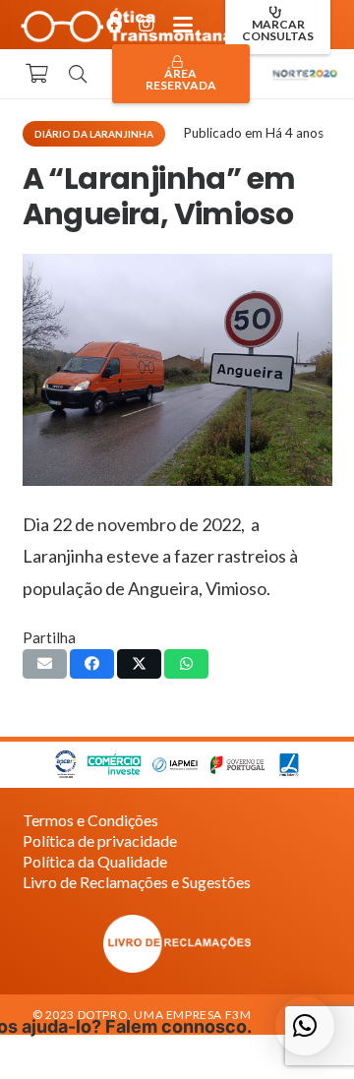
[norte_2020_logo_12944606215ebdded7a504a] (304, 74)
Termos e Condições (90, 819)
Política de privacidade (100, 840)
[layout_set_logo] (177, 944)
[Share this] (92, 664)
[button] (183, 24)
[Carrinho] (36, 73)
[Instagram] (145, 24)
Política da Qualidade (95, 861)
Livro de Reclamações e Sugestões (137, 881)
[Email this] (45, 664)
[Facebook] (114, 24)
